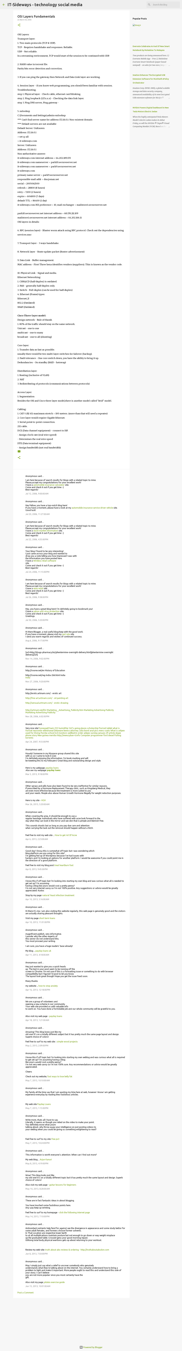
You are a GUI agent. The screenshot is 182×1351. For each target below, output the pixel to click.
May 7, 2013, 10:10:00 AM (37, 1080)
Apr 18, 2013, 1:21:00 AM (37, 1020)
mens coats (104, 730)
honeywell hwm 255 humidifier (53, 728)
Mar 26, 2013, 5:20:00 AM (37, 804)
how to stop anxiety (48, 986)
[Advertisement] (71, 1320)
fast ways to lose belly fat (59, 1076)
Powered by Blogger (92, 1347)
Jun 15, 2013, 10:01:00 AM (37, 1286)
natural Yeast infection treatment (58, 895)
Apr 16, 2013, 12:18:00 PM (37, 990)
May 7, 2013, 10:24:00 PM (37, 1143)
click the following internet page (74, 1212)
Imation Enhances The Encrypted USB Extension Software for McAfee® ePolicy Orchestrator (151, 79)
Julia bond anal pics (88, 730)
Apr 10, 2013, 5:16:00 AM (37, 899)
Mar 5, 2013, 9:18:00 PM (36, 774)
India (27, 677)
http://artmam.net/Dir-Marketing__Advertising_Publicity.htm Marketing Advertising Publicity (69, 710)
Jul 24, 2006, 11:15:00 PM (37, 572)
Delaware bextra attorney (66, 730)
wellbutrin (72, 733)
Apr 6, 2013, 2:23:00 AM (36, 839)
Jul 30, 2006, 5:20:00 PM (36, 620)
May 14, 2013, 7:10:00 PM (37, 1216)
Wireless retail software (44, 561)
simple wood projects (67, 1041)
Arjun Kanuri (46, 1159)
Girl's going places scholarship (83, 728)
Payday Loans (44, 1104)
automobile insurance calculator (48, 485)
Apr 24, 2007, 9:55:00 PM (37, 742)
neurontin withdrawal (43, 730)
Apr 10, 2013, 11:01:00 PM (37, 922)
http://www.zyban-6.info (68, 735)
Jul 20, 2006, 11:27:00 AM (37, 514)
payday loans (52, 768)
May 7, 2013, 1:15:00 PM (36, 1108)
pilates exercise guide (54, 1282)
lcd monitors (61, 733)
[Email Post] (19, 452)
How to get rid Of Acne (66, 835)
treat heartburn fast (63, 865)
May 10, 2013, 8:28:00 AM (37, 1189)
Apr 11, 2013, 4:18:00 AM (37, 955)
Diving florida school (44, 733)
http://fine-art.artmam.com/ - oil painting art (46, 698)
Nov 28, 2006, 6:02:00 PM (37, 716)
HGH (43, 800)
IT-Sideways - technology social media (44, 4)
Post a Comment (25, 1292)
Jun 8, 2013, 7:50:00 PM (36, 1254)
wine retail (38, 588)
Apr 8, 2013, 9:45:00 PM (36, 869)
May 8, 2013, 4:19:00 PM (36, 1163)
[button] (19, 25)
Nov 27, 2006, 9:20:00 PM (37, 681)
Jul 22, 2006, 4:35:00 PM (36, 539)
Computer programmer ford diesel (97, 735)
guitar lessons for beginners (62, 1185)
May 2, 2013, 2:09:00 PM (36, 1045)
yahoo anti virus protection (46, 611)
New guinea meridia (47, 735)
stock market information (45, 530)
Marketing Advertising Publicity (40, 712)
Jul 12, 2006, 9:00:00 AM (36, 493)
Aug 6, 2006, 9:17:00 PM (36, 640)
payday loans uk (43, 951)
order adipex (84, 733)
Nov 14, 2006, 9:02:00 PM (37, 658)
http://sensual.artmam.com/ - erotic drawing (46, 703)
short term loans (47, 918)
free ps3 (55, 1139)
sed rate (66, 634)
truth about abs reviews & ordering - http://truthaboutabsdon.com (77, 1250)
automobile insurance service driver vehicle (92, 508)
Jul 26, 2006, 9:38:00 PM (36, 597)
